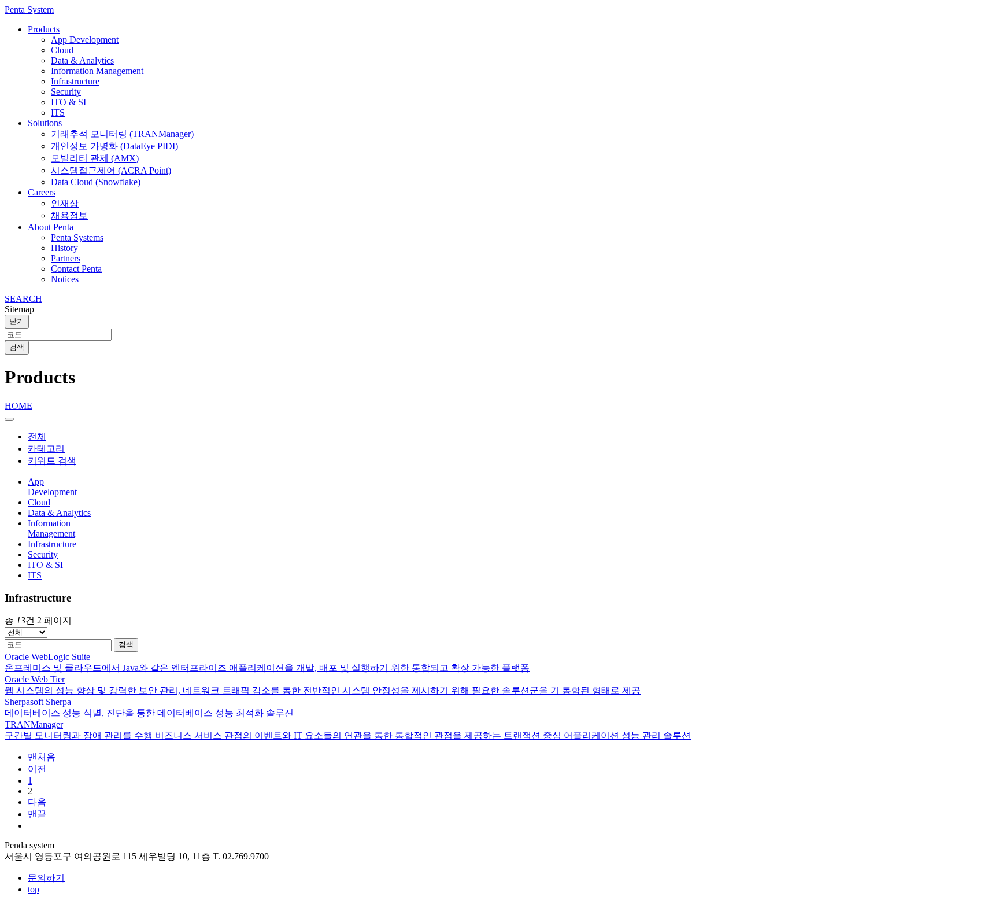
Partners (65, 258)
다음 (37, 802)
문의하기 (46, 878)
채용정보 (69, 215)
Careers (42, 192)
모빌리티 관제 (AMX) (95, 158)
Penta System (29, 9)
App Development (85, 40)
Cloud (62, 50)
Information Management (97, 71)
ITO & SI (68, 102)
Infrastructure (75, 81)
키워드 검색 (52, 461)
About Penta (50, 227)
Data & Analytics (82, 60)
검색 (16, 347)
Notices (65, 279)
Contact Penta (76, 269)
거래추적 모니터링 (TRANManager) (122, 134)
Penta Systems (77, 237)
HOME (18, 406)
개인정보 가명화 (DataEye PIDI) (114, 146)
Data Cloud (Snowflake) (95, 182)
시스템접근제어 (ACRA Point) (111, 170)
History (64, 248)
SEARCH (23, 299)
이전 (37, 769)
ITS (58, 112)
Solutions (45, 123)
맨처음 (42, 757)
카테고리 (46, 448)
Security (66, 92)
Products (44, 29)
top (33, 889)
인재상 (65, 203)
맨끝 (37, 814)
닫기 (16, 321)
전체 (37, 436)
